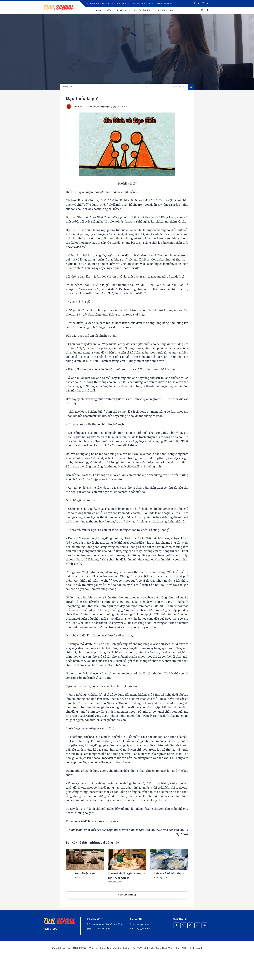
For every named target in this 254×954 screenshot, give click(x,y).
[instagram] (203, 3)
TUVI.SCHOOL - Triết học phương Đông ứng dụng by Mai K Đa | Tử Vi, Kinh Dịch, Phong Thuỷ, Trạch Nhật (126, 948)
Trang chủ (67, 87)
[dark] (208, 10)
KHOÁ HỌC (122, 10)
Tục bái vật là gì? (85, 873)
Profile (107, 10)
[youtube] (207, 3)
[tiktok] (197, 925)
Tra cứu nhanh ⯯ (142, 10)
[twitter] (199, 3)
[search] (202, 10)
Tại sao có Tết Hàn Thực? (169, 873)
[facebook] (194, 3)
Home (98, 10)
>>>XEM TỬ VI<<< (165, 10)
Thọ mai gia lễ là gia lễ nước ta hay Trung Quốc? (126, 875)
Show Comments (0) (127, 895)
